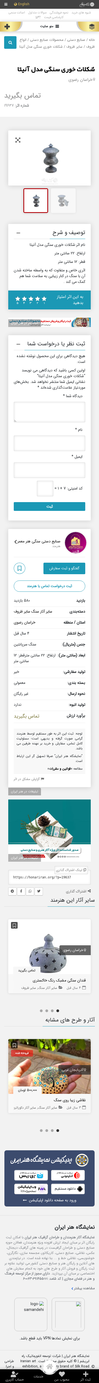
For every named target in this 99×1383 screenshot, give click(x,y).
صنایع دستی (76, 40)
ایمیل (77, 457)
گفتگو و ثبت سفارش (64, 568)
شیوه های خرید (81, 12)
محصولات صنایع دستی (47, 40)
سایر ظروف (74, 47)
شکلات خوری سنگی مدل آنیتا (56, 69)
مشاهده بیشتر (84, 1288)
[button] (49, 233)
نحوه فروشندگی (59, 12)
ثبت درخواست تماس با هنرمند (49, 586)
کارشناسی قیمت (54, 17)
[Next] (81, 158)
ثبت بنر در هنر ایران (24, 323)
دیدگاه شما (72, 396)
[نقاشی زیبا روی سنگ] (49, 1068)
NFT (38, 17)
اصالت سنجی (17, 12)
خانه (92, 40)
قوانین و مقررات (60, 768)
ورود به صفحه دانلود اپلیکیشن (52, 1200)
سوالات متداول (37, 12)
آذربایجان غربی (72, 1070)
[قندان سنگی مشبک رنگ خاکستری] (49, 948)
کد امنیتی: (74, 488)
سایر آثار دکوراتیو (24, 1107)
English (23, 4)
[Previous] (18, 158)
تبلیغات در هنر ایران (24, 791)
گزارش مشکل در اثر (27, 779)
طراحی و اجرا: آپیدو (9, 1367)
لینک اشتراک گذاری (69, 870)
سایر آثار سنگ (41, 611)
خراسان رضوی (80, 79)
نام (78, 430)
